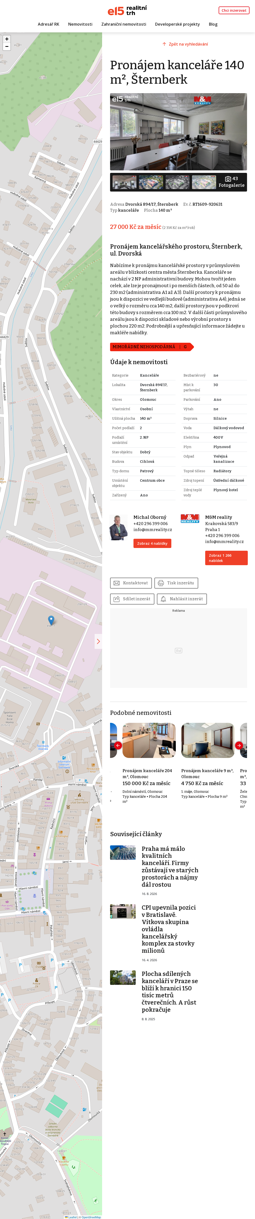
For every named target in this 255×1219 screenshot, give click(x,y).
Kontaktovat (135, 583)
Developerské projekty (177, 24)
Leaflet (72, 1217)
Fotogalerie (232, 182)
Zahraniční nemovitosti (123, 24)
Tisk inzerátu (180, 583)
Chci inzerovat (234, 10)
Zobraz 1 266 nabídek (220, 558)
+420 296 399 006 (150, 523)
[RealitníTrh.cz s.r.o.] (127, 9)
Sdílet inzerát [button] (136, 599)
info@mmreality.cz (152, 529)
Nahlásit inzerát (186, 599)
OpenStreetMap (91, 1217)
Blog (213, 24)
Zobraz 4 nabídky (152, 543)
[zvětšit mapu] (98, 641)
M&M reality (218, 517)
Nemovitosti (80, 24)
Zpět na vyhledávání (188, 44)
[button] (51, 620)
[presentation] (118, 745)
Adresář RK (48, 24)
